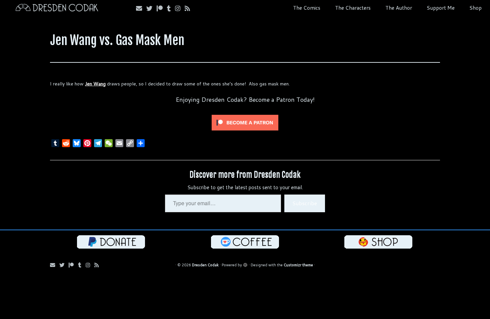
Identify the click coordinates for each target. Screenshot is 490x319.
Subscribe (304, 203)
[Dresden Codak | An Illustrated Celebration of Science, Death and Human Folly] (56, 8)
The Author (398, 7)
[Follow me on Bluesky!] (151, 8)
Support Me (441, 7)
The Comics (306, 7)
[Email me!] (141, 8)
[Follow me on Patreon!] (162, 8)
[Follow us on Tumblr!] (171, 8)
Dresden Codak (205, 265)
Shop (475, 7)
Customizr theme (298, 265)
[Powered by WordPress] (245, 263)
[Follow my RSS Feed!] (189, 8)
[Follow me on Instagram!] (180, 8)
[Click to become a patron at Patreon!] (245, 122)
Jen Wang (95, 83)
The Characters (353, 7)
